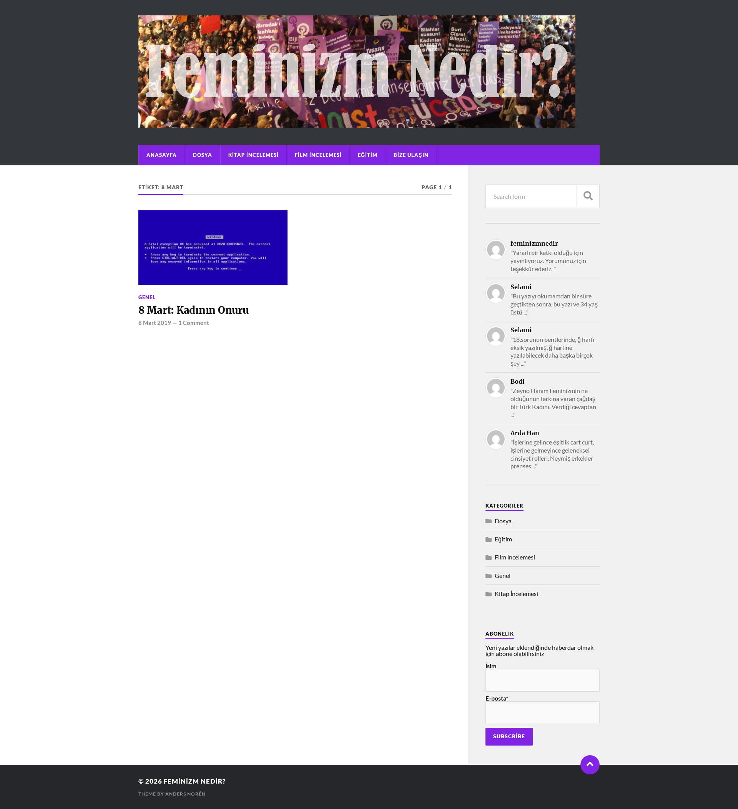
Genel (147, 297)
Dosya (202, 155)
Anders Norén (185, 794)
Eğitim (367, 155)
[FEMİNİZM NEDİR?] (356, 124)
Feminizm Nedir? (195, 781)
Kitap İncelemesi (253, 155)
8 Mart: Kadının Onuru (193, 310)
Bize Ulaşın (411, 155)
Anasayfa (161, 155)
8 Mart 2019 (154, 322)
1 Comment (193, 322)
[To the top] (590, 764)
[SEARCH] (588, 196)
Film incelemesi (318, 155)
